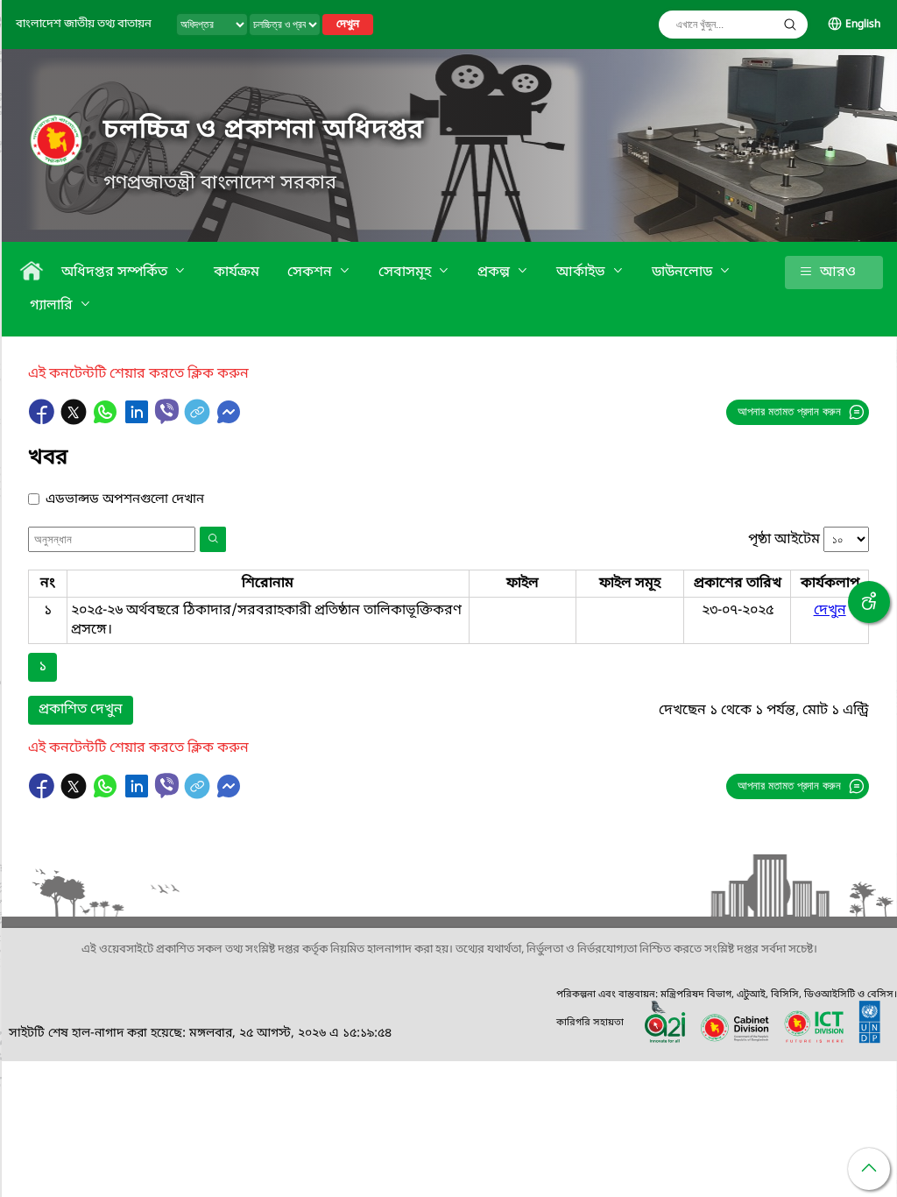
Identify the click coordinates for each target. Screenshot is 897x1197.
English (862, 25)
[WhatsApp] (107, 420)
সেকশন (311, 272)
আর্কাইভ (582, 272)
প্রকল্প (495, 272)
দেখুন (347, 25)
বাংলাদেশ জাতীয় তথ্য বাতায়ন (84, 24)
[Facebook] (44, 420)
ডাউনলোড (684, 272)
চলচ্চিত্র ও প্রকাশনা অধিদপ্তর (263, 130)
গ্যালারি (53, 305)
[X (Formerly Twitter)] (75, 420)
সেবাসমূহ (406, 272)
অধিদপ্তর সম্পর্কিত (116, 272)
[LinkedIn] (138, 420)
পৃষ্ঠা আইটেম (784, 539)
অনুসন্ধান (790, 25)
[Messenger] (229, 420)
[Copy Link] (199, 420)
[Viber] (167, 411)
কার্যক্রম (236, 272)
